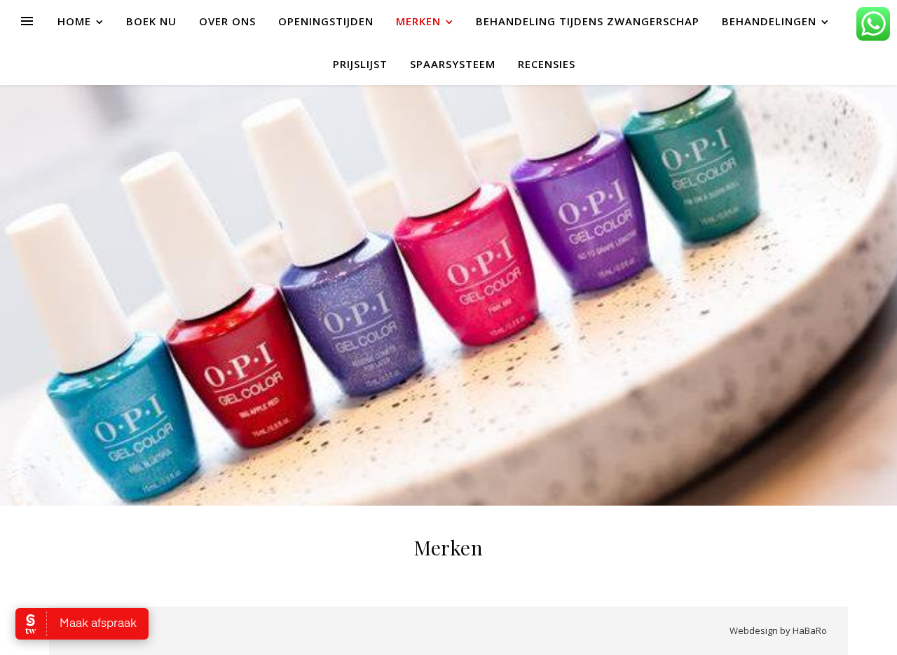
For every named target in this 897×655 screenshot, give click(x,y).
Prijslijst (360, 64)
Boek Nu (151, 21)
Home (74, 21)
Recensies (546, 64)
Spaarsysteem (452, 64)
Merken (418, 21)
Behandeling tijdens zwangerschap (587, 21)
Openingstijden (326, 21)
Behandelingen (769, 21)
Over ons (227, 21)
